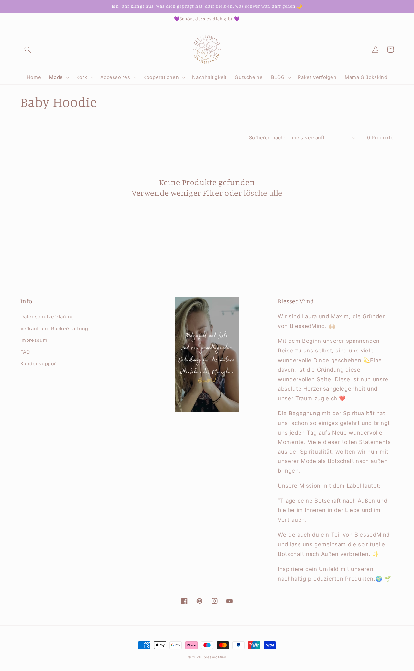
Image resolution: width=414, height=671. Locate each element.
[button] (27, 49)
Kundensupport (39, 364)
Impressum (34, 340)
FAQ (25, 352)
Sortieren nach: (267, 138)
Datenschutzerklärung (47, 317)
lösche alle (263, 193)
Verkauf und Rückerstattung (54, 328)
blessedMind (215, 657)
